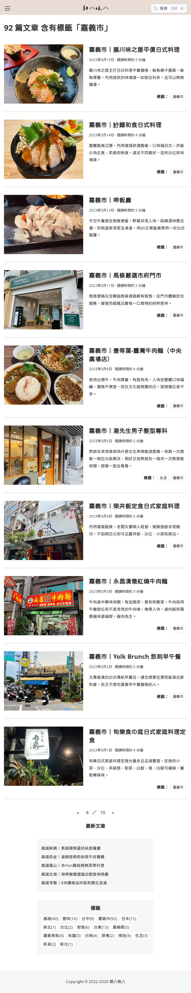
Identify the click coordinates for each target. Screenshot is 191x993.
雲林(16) (69, 918)
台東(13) (101, 927)
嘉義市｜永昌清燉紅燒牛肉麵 (128, 581)
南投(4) (124, 935)
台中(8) (88, 918)
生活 (163, 477)
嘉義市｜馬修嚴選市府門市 (125, 275)
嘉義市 (178, 96)
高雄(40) (50, 918)
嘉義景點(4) (53, 935)
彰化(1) (66, 944)
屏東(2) (108, 935)
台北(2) (66, 927)
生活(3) (141, 935)
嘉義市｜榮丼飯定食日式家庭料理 (134, 506)
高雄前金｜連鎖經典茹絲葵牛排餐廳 (73, 856)
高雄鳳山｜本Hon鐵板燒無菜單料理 (72, 865)
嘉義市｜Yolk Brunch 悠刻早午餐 (135, 656)
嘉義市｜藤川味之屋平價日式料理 (134, 49)
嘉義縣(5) (121, 927)
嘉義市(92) (107, 918)
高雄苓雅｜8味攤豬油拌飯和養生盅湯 (74, 882)
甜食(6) (83, 927)
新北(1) (49, 927)
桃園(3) (74, 935)
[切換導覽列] (7, 8)
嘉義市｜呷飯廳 (110, 200)
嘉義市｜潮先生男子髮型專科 (128, 431)
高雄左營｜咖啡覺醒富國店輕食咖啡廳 (75, 874)
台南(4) (91, 935)
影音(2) (49, 944)
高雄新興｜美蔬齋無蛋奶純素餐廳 (71, 848)
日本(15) (128, 918)
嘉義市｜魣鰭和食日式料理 (125, 125)
